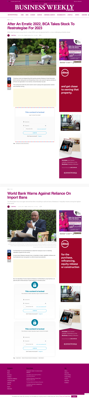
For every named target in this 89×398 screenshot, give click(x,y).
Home (22, 14)
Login (76, 1)
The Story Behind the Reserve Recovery (34, 382)
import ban (18, 357)
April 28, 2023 (20, 35)
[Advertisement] (34, 98)
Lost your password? (41, 129)
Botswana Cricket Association (22, 143)
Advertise (36, 1)
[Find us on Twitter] (9, 1)
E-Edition (39, 14)
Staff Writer (13, 35)
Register (80, 1)
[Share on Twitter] (9, 82)
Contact (51, 1)
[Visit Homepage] (12, 15)
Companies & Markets (49, 14)
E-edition (60, 1)
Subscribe (56, 1)
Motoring (9, 384)
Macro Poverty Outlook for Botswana (29, 357)
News (27, 14)
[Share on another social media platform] (9, 88)
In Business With (61, 14)
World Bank (41, 357)
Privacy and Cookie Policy (64, 396)
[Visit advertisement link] (44, 7)
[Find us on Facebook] (7, 1)
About (33, 1)
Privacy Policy (41, 1)
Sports (77, 14)
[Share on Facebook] (9, 79)
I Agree (74, 396)
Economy (32, 14)
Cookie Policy (47, 1)
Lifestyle (69, 14)
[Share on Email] (9, 85)
